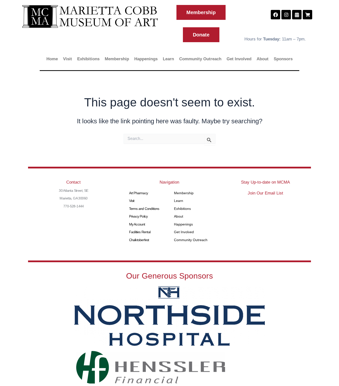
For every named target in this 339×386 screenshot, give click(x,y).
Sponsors (283, 59)
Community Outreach (200, 59)
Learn (168, 59)
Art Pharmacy (138, 193)
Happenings (146, 59)
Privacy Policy (138, 216)
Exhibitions (88, 59)
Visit (67, 59)
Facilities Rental (139, 232)
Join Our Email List (265, 193)
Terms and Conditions (144, 209)
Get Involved (239, 59)
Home (52, 59)
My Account (137, 224)
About (263, 59)
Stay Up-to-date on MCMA (265, 182)
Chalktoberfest (139, 240)
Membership (117, 59)
